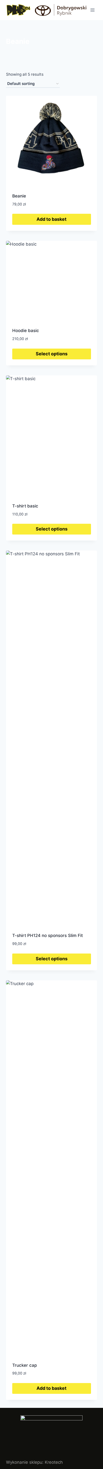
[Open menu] (92, 10)
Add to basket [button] (51, 219)
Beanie (19, 195)
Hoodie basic (25, 330)
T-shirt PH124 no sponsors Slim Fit (47, 935)
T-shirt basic (25, 505)
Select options (52, 353)
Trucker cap (24, 1365)
